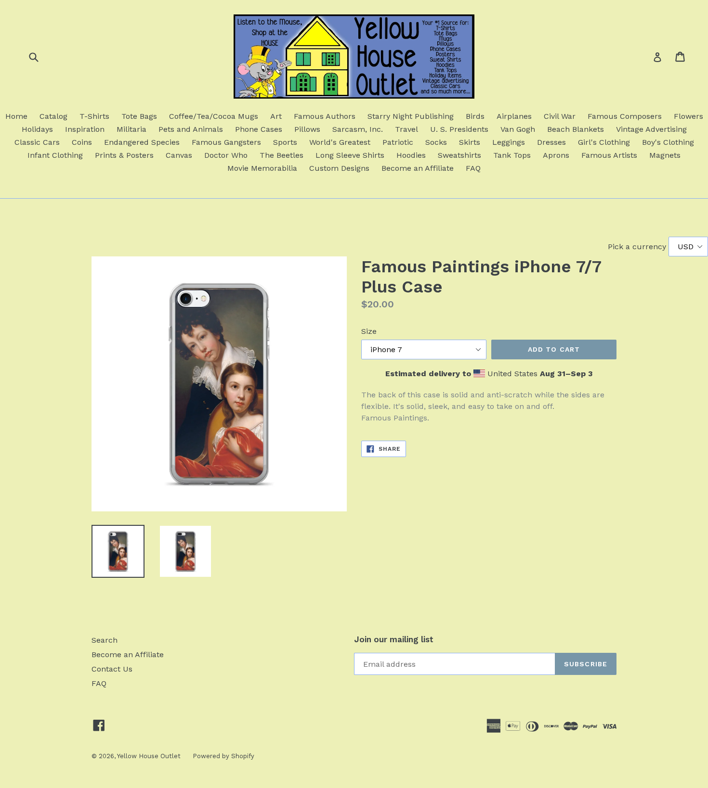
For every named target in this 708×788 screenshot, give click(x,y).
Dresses (551, 142)
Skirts (469, 142)
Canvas (179, 155)
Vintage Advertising (651, 129)
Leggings (508, 142)
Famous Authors (324, 116)
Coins (82, 142)
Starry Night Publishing (410, 116)
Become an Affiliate (417, 168)
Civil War (560, 116)
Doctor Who (226, 155)
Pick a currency (638, 246)
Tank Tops (512, 155)
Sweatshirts (459, 155)
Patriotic (397, 142)
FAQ (473, 168)
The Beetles (281, 155)
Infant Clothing (55, 155)
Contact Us (112, 669)
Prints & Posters (124, 155)
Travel (406, 129)
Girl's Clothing (604, 142)
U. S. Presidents (459, 129)
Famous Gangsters (226, 142)
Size (369, 331)
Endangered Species (142, 142)
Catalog (53, 116)
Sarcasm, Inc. (357, 129)
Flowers (688, 116)
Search (105, 640)
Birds (475, 116)
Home (16, 116)
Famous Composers (625, 116)
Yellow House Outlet (149, 756)
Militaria (131, 129)
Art (276, 116)
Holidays (37, 129)
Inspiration (85, 129)
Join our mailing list (393, 639)
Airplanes (514, 116)
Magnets (665, 155)
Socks (436, 142)
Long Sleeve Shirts (349, 155)
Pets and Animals (190, 129)
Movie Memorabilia (262, 168)
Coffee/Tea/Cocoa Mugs (213, 116)
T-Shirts (94, 116)
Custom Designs (339, 168)
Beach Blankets (575, 129)
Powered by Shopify (223, 756)
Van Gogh (517, 129)
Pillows (307, 129)
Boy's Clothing (668, 142)
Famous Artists (609, 155)
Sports (285, 142)
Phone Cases (258, 129)
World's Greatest (339, 142)
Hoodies (411, 155)
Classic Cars (37, 142)
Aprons (556, 155)
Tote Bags (139, 116)
